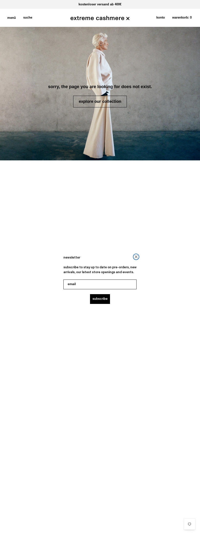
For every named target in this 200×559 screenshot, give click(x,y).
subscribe (100, 298)
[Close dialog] (136, 257)
